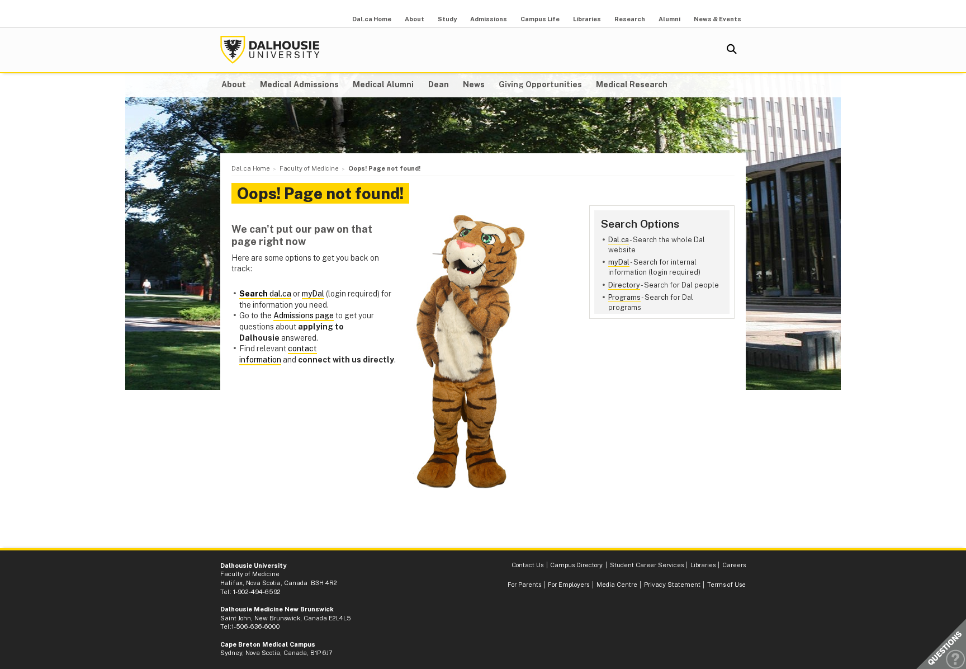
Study (447, 19)
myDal (618, 262)
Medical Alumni (383, 84)
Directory (624, 285)
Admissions (488, 19)
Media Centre (616, 584)
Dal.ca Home (371, 19)
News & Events (717, 19)
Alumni (669, 19)
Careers (734, 565)
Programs (624, 297)
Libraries (587, 19)
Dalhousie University (270, 50)
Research (629, 19)
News (474, 84)
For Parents (524, 584)
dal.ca (265, 293)
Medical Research (631, 84)
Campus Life (540, 19)
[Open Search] (732, 50)
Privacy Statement (672, 584)
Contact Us (527, 565)
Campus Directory (576, 565)
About (414, 19)
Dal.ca (618, 239)
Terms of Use (726, 584)
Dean (438, 84)
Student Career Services (647, 565)
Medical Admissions (299, 84)
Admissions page (303, 315)
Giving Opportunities (540, 84)
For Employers (568, 584)
